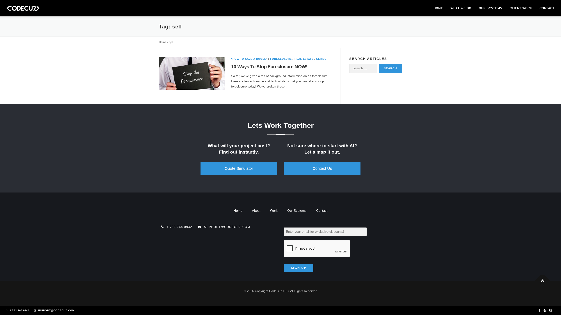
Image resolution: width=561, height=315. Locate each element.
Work (274, 210)
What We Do (461, 8)
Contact (547, 8)
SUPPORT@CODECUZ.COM (56, 310)
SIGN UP (298, 268)
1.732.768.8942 (19, 310)
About (256, 210)
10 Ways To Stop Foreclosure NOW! (269, 66)
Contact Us (322, 168)
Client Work (521, 8)
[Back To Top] (542, 281)
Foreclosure (281, 59)
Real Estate (304, 59)
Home (438, 8)
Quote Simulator (239, 168)
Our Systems (490, 8)
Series (321, 59)
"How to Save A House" (249, 59)
